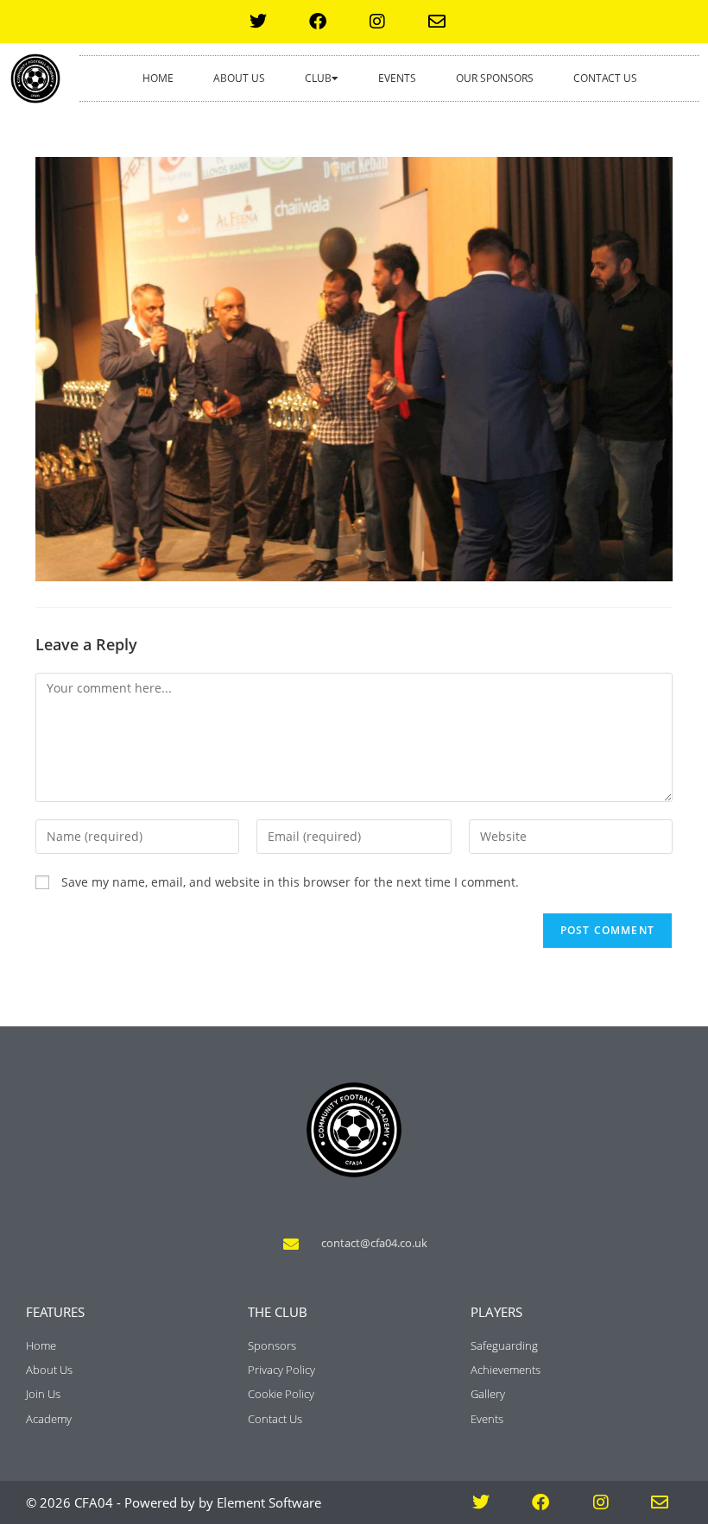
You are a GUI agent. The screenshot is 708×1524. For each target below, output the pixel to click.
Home (158, 78)
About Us (239, 78)
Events (397, 78)
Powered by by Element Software (222, 1502)
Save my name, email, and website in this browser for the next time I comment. (290, 882)
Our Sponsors (495, 78)
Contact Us (605, 78)
